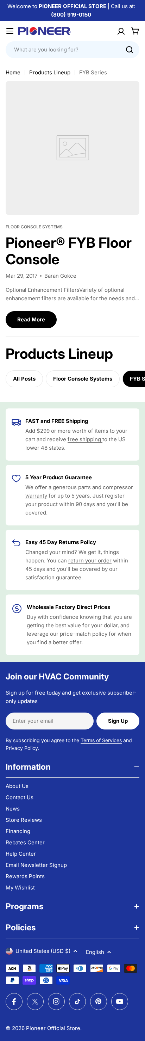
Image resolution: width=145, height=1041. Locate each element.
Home (13, 72)
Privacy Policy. (22, 748)
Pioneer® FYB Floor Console (69, 251)
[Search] (129, 49)
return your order (90, 560)
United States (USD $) (42, 951)
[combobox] (72, 49)
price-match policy (83, 633)
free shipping (85, 439)
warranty (36, 495)
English (95, 952)
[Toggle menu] (10, 31)
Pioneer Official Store (53, 1028)
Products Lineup (49, 72)
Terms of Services (101, 740)
